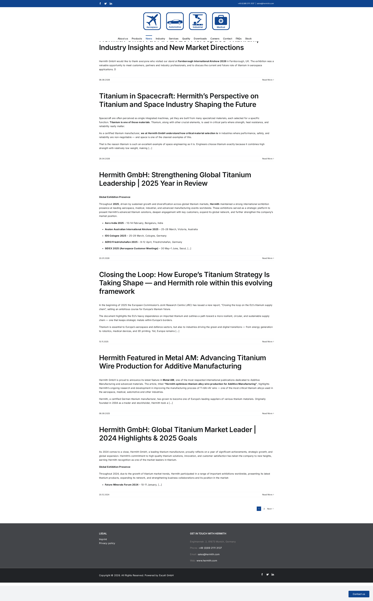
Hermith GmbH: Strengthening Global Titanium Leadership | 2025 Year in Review (175, 178)
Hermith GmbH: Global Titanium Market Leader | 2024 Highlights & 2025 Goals (177, 433)
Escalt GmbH (166, 575)
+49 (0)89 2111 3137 (210, 547)
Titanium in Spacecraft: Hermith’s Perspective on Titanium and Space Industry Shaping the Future (178, 100)
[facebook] (262, 574)
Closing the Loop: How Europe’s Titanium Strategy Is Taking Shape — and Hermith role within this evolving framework (185, 283)
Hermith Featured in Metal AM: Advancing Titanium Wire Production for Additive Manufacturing (182, 361)
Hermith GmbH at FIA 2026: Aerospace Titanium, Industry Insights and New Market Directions (179, 43)
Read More (267, 80)
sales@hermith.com (265, 3)
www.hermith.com (207, 560)
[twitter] (267, 574)
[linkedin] (273, 574)
